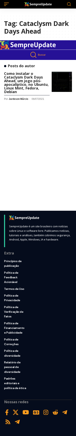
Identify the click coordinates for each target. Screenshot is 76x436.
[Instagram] (45, 412)
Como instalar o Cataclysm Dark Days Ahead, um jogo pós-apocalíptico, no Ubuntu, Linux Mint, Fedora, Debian (26, 82)
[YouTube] (25, 412)
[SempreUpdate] (38, 4)
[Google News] (36, 412)
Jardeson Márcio (18, 99)
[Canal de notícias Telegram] (17, 422)
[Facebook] (7, 412)
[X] (15, 412)
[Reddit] (55, 412)
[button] (7, 4)
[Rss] (8, 422)
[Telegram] (64, 412)
